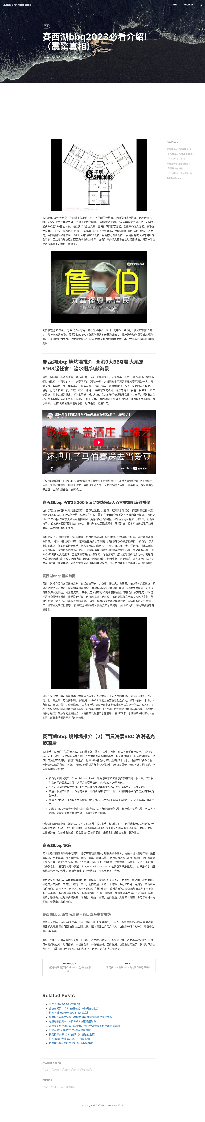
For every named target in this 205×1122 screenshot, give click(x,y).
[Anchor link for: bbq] (39, 575)
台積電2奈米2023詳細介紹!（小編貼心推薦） (75, 1008)
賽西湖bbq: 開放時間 (177, 158)
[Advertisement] (102, 108)
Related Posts (174, 178)
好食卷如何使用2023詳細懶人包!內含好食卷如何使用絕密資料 (84, 1025)
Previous (69, 967)
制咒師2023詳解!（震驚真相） (66, 1004)
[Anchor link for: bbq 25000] (39, 502)
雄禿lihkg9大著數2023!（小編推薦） (70, 1038)
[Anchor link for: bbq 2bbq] (38, 742)
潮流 (46, 1070)
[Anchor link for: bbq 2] (39, 914)
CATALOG (172, 141)
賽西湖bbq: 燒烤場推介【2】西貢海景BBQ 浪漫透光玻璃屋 (180, 163)
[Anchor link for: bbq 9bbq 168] (38, 368)
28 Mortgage (57, 1087)
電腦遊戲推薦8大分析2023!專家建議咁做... (73, 1021)
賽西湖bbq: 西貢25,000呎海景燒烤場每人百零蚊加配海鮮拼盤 (181, 154)
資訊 (75, 1070)
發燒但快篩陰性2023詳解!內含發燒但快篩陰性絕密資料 (80, 1017)
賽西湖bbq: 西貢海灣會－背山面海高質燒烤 (181, 173)
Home (174, 5)
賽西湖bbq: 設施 (175, 168)
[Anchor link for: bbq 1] (39, 845)
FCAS (45, 1087)
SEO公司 (70, 1087)
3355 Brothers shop (17, 4)
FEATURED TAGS (51, 1063)
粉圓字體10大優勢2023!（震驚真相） (70, 1012)
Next (128, 965)
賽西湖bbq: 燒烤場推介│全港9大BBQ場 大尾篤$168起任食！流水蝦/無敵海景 (180, 149)
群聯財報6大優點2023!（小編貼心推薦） (72, 1043)
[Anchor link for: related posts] (38, 995)
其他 (46, 26)
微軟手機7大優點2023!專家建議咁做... (71, 1030)
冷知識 (56, 1070)
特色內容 (86, 1070)
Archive (188, 5)
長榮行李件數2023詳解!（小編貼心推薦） (73, 1034)
